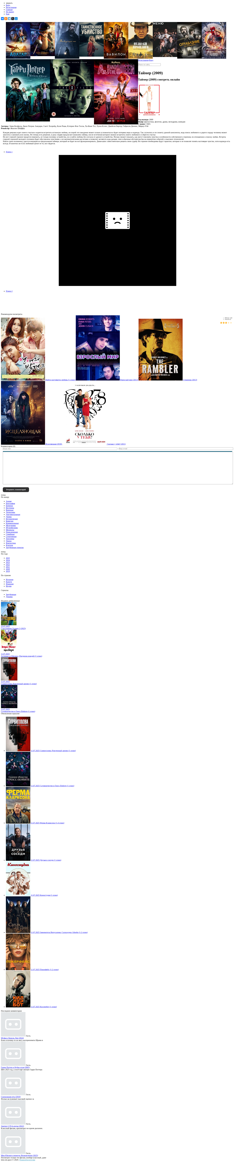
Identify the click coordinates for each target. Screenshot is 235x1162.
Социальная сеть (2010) (11, 1097)
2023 (8, 562)
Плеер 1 (9, 152)
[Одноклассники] (5, 18)
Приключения (12, 532)
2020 (8, 569)
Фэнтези (9, 545)
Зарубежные (11, 594)
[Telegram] (9, 18)
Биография (10, 503)
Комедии (9, 521)
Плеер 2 (9, 291)
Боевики (9, 506)
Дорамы (9, 597)
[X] (12, 18)
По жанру (10, 12)
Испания (9, 579)
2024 (8, 560)
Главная (9, 10)
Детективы (10, 512)
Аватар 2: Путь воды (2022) (12, 1126)
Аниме (9, 501)
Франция (9, 584)
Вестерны (10, 508)
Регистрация (11, 7)
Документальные (13, 514)
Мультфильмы (12, 528)
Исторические (12, 519)
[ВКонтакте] (2, 18)
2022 (8, 565)
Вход (8, 5)
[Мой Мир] (16, 18)
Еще (7, 14)
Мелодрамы (11, 525)
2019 (8, 571)
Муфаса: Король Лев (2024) (12, 1038)
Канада (9, 582)
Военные (9, 510)
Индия (8, 586)
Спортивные (11, 536)
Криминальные (12, 523)
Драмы (9, 517)
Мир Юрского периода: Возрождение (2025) (19, 1155)
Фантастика (11, 543)
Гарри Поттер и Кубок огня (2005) (15, 1067)
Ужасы (9, 541)
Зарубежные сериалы (15, 547)
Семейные (10, 534)
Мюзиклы (10, 530)
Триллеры (10, 539)
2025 (8, 558)
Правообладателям (27, 1160)
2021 (8, 567)
